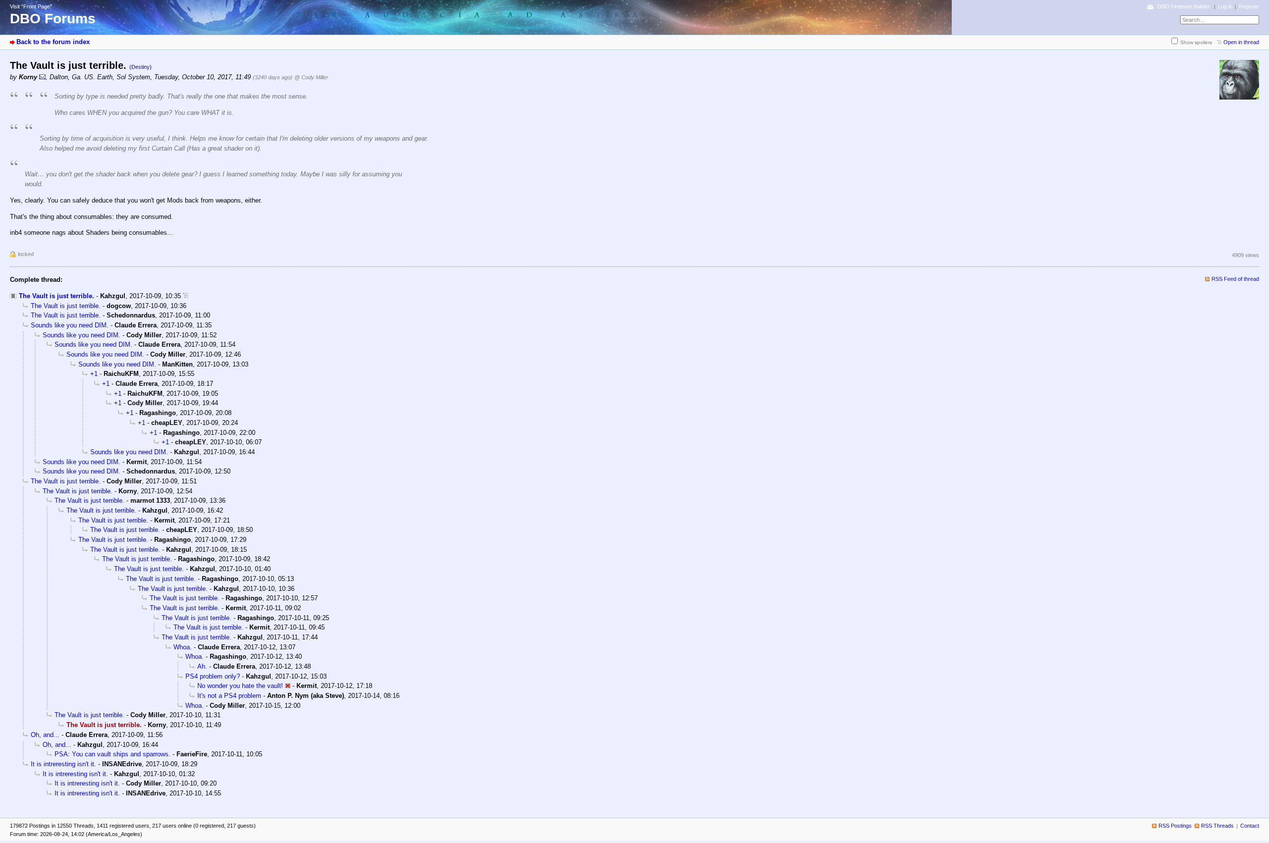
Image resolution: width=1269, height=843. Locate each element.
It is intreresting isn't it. (63, 764)
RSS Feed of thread (1235, 279)
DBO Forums (53, 18)
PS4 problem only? (212, 676)
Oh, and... (45, 734)
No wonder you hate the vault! (240, 685)
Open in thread (1241, 42)
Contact (1249, 826)
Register (1249, 6)
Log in (1225, 6)
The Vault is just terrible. (56, 296)
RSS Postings (1175, 826)
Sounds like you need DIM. (70, 325)
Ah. (202, 666)
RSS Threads (1217, 826)
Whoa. (182, 647)
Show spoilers (1196, 42)
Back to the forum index (53, 42)
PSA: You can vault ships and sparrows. (113, 754)
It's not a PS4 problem (229, 695)
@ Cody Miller (311, 77)
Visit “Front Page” (31, 6)
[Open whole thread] (185, 296)
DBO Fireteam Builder (1183, 6)
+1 (94, 373)
